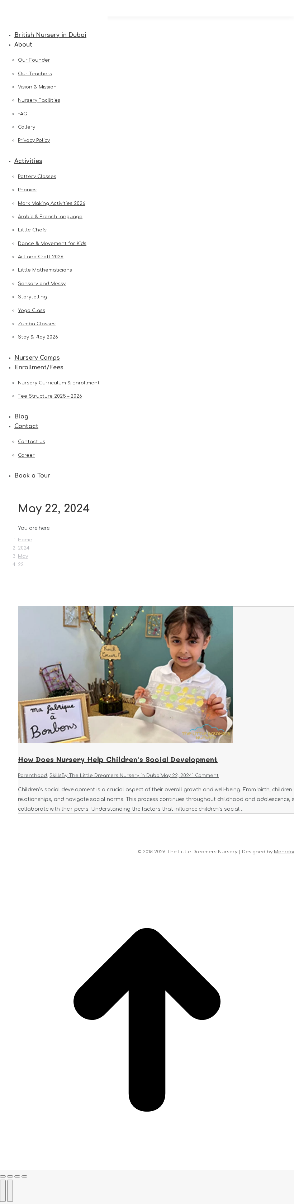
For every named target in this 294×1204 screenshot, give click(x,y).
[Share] (10, 1176)
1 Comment (205, 775)
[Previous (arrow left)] (3, 1191)
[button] (54, 23)
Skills (55, 775)
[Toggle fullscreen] (17, 1176)
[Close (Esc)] (3, 1176)
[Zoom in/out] (24, 1176)
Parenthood (32, 775)
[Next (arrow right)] (10, 1191)
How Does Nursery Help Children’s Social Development (118, 759)
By (111, 775)
